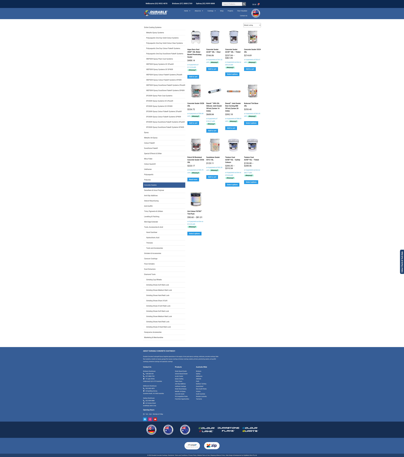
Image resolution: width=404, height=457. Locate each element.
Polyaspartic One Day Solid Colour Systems (162, 38)
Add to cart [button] (193, 77)
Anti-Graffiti (148, 206)
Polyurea (147, 180)
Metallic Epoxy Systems (155, 33)
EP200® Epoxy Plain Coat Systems (159, 96)
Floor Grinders (149, 264)
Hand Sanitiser (151, 232)
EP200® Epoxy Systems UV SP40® (159, 106)
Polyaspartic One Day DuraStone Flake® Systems (164, 54)
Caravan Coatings (150, 259)
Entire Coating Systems (152, 27)
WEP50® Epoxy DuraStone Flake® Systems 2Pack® (165, 85)
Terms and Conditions (181, 455)
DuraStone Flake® (151, 148)
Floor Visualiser (242, 11)
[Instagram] (150, 419)
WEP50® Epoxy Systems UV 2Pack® (160, 64)
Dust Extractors (149, 269)
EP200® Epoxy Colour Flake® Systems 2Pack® (164, 111)
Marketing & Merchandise (153, 337)
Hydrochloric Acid (152, 238)
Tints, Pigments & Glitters (153, 211)
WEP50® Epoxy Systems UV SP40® (159, 69)
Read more (193, 179)
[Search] (244, 4)
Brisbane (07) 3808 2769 (182, 3)
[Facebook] (145, 419)
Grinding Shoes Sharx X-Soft (156, 301)
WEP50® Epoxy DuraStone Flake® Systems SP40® (165, 90)
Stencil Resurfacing (151, 201)
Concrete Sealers (150, 185)
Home (186, 11)
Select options (232, 74)
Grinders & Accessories (152, 253)
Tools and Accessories (154, 248)
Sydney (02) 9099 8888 (205, 3)
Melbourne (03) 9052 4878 (156, 3)
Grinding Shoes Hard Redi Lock (157, 295)
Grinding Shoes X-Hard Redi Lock (158, 327)
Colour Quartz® (150, 164)
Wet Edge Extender (151, 222)
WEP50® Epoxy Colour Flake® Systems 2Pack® (164, 75)
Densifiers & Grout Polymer (154, 190)
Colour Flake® (149, 143)
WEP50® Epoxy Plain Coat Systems (159, 59)
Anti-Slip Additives (151, 196)
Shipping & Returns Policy (218, 455)
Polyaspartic (148, 175)
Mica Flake (148, 159)
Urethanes (148, 169)
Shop (221, 11)
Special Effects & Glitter (153, 154)
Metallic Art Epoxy (150, 138)
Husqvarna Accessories (152, 332)
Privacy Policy (192, 455)
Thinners (149, 243)
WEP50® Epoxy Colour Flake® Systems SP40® (164, 80)
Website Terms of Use (203, 455)
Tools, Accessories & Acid (153, 227)
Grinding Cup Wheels (154, 280)
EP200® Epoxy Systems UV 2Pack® (159, 101)
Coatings (210, 11)
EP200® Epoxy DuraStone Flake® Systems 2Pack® (165, 122)
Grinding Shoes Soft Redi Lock (157, 285)
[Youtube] (155, 419)
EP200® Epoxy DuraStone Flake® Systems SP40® (165, 127)
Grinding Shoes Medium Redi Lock (159, 290)
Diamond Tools (149, 274)
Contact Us (243, 16)
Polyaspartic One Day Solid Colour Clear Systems (164, 43)
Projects (230, 11)
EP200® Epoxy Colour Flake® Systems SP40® (163, 117)
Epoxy (146, 132)
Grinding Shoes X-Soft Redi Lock (158, 306)
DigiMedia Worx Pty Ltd (250, 455)
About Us (198, 11)
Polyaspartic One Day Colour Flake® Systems (163, 48)
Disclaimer (171, 455)
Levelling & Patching (151, 217)
